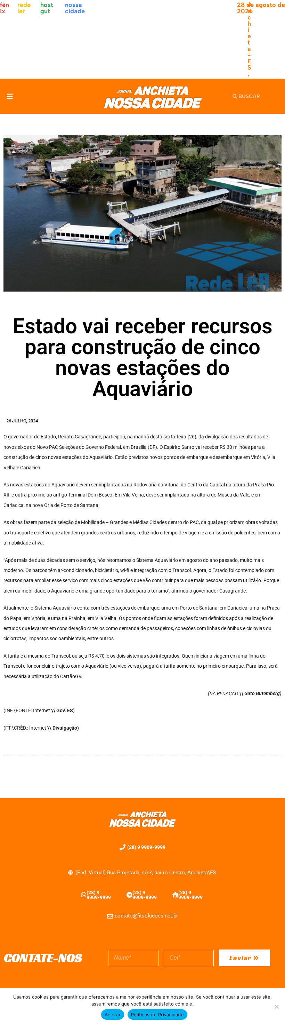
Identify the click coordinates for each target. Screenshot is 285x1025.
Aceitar (113, 1014)
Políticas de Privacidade (157, 1014)
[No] (276, 1006)
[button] (9, 96)
